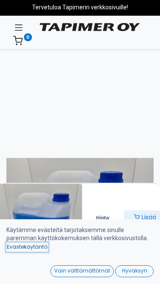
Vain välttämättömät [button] (82, 270)
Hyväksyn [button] (134, 270)
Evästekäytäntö (27, 246)
